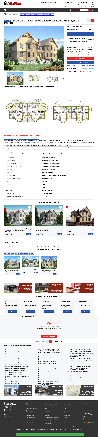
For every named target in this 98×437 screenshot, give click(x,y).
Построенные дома (67, 403)
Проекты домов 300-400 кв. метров (15, 356)
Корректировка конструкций (31, 419)
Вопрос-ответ (39, 86)
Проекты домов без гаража (12, 383)
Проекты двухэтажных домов (13, 354)
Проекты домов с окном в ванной (46, 369)
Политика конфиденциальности (69, 419)
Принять (50, 435)
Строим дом (47, 415)
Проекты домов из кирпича (12, 349)
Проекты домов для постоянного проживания (46, 364)
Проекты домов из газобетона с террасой (48, 379)
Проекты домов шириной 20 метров (15, 370)
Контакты (65, 410)
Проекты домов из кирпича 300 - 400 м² (16, 360)
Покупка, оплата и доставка (31, 408)
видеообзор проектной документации (28, 139)
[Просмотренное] (70, 10)
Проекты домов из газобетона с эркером (81, 358)
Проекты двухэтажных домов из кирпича (16, 358)
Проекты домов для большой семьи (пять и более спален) (17, 377)
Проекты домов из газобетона (13, 352)
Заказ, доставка (37, 9)
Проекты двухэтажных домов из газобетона (17, 362)
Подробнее (10, 223)
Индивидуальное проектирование (51, 403)
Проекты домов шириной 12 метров (15, 368)
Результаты (29, 9)
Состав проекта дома (26, 86)
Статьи (49, 9)
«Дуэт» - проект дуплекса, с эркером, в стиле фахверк (46, 271)
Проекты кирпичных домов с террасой (48, 375)
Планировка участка (30, 422)
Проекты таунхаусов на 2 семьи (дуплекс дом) (48, 353)
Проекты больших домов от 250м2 (47, 373)
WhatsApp (85, 68)
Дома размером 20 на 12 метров (14, 374)
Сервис (45, 9)
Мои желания (47, 412)
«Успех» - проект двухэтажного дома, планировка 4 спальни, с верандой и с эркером (15, 230)
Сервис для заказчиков (49, 296)
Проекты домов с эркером (44, 366)
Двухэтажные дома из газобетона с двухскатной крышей (79, 356)
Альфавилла (21, 9)
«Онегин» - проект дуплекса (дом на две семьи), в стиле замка (28, 269)
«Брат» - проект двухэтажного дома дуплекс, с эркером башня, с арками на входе (10, 271)
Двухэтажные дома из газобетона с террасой (82, 353)
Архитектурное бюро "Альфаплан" (8, 407)
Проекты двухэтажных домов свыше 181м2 (81, 375)
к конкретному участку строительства (39, 142)
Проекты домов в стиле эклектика (79, 379)
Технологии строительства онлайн (51, 421)
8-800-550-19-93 (68, 4)
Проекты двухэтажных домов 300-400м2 (16, 366)
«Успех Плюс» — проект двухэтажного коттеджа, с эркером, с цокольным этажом (77, 230)
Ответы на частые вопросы (31, 412)
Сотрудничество (61, 9)
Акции (65, 422)
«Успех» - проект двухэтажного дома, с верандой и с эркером (46, 229)
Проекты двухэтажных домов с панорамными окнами (45, 383)
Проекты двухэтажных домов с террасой (48, 381)
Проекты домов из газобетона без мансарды (82, 360)
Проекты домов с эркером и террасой (48, 377)
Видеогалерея (66, 406)
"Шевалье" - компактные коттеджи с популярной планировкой (79, 372)
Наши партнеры (48, 423)
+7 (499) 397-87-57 (89, 414)
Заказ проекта (47, 408)
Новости (65, 412)
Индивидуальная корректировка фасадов (53, 406)
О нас (54, 9)
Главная (27, 403)
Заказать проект (81, 58)
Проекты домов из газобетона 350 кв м (80, 349)
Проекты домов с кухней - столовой (47, 356)
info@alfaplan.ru (83, 2)
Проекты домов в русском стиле (78, 377)
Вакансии (65, 417)
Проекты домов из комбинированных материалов (47, 358)
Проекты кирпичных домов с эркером (80, 351)
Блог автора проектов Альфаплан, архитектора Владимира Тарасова (51, 418)
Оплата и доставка (10, 86)
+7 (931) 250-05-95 (89, 409)
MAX (79, 69)
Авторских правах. (79, 426)
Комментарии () (51, 86)
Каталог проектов (12, 9)
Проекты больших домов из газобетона (80, 366)
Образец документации (30, 410)
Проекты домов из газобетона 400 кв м (16, 364)
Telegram (92, 68)
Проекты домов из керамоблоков (46, 361)
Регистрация (8, 416)
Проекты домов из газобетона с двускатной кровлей (81, 363)
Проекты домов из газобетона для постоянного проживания (79, 368)
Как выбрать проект (30, 415)
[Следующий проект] (50, 341)
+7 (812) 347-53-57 (68, 2)
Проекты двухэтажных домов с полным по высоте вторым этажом (17, 380)
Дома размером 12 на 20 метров (14, 372)
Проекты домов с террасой (44, 371)
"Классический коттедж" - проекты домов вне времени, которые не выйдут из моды (48, 349)
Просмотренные (48, 410)
